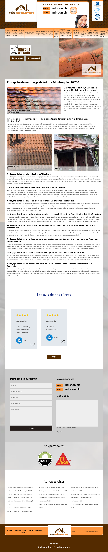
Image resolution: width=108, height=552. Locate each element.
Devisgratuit (73, 10)
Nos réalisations (17, 58)
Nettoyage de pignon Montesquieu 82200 (19, 494)
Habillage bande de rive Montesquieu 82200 (52, 487)
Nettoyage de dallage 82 (50, 33)
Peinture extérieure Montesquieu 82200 (19, 508)
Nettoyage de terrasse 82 (21, 33)
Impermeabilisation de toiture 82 (30, 33)
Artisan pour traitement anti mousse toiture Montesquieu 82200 (52, 499)
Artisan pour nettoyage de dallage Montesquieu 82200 (85, 506)
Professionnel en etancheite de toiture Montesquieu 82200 (82, 499)
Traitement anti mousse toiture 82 (15, 33)
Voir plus (54, 357)
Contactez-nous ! (34, 58)
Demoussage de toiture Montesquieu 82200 (20, 487)
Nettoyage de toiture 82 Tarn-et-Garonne (8, 33)
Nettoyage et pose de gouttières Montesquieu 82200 (20, 502)
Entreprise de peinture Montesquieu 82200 (19, 511)
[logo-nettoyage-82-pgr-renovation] (60, 532)
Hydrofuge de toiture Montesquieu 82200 (19, 498)
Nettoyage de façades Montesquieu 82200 (19, 491)
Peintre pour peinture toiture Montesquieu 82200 (85, 494)
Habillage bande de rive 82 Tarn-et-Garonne (56, 33)
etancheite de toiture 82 (44, 33)
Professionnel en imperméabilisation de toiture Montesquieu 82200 (84, 489)
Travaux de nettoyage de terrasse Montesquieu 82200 (53, 506)
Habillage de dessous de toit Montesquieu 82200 (53, 491)
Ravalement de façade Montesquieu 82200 (51, 494)
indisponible (60, 8)
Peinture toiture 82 (38, 33)
